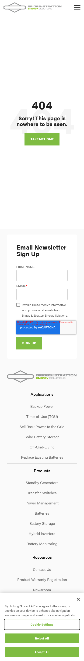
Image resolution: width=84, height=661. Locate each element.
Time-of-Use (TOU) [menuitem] (42, 416)
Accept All (42, 652)
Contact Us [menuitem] (42, 569)
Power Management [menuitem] (42, 503)
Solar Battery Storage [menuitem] (42, 436)
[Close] (78, 599)
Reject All (42, 638)
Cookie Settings (42, 624)
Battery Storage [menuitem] (42, 523)
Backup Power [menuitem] (42, 406)
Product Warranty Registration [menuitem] (42, 579)
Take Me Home (42, 139)
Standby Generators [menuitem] (42, 482)
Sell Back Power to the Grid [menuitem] (42, 426)
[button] (77, 7)
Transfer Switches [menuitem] (42, 492)
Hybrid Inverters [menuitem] (42, 533)
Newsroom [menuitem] (42, 589)
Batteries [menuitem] (42, 513)
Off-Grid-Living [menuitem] (42, 447)
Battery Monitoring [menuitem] (42, 543)
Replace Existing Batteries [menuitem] (42, 457)
